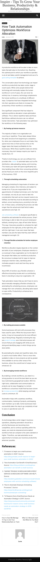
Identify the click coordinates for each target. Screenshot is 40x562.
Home (3, 20)
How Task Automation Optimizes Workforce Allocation (17, 30)
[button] (37, 15)
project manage (10, 340)
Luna (3, 37)
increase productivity (11, 391)
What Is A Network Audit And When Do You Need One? (30, 520)
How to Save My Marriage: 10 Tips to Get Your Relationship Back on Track (10, 520)
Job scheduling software (10, 215)
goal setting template (9, 78)
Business (9, 20)
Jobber (14, 161)
